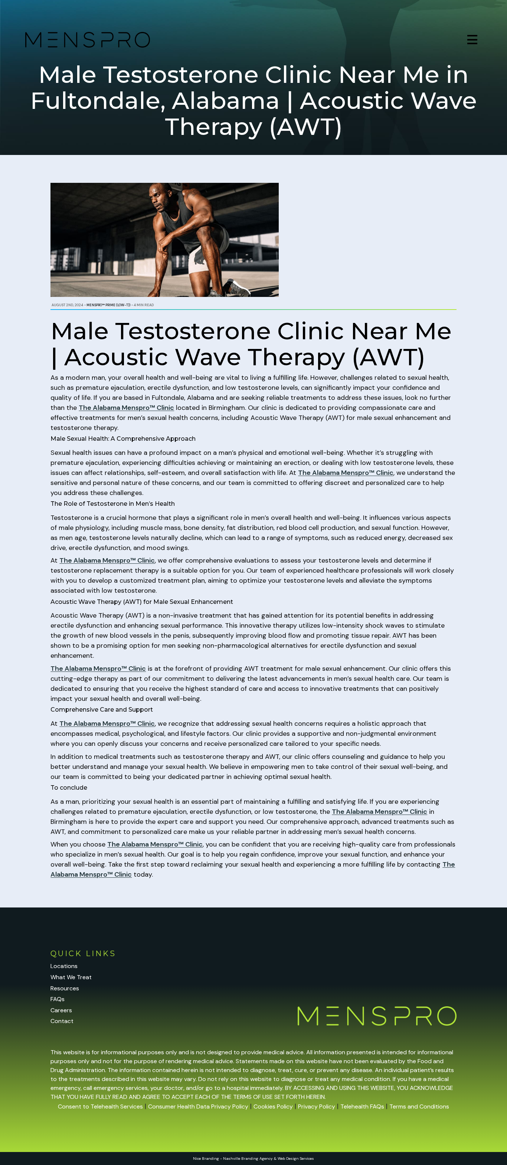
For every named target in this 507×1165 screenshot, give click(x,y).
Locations (64, 966)
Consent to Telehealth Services (100, 1106)
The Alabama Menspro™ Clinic (126, 407)
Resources (64, 988)
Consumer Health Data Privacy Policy (198, 1106)
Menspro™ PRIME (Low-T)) (108, 305)
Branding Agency (257, 1158)
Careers (61, 1010)
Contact (61, 1021)
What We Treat (71, 977)
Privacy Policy (316, 1106)
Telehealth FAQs (362, 1106)
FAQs (57, 999)
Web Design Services (296, 1158)
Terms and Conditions (419, 1106)
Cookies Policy (273, 1106)
